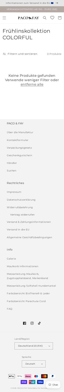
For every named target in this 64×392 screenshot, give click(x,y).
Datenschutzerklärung (21, 199)
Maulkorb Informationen (22, 266)
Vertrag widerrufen (22, 214)
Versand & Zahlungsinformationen (29, 221)
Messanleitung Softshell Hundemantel (31, 285)
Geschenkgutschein (19, 155)
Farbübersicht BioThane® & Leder (28, 293)
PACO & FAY (22, 388)
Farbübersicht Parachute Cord (26, 301)
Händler (12, 162)
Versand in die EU (18, 229)
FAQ (9, 308)
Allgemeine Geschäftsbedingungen (29, 237)
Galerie (11, 258)
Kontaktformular (18, 140)
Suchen (11, 170)
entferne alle (32, 84)
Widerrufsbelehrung (20, 207)
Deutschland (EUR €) (30, 345)
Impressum (14, 191)
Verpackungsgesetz (19, 147)
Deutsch (30, 363)
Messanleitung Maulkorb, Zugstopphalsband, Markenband (27, 276)
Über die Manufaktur (20, 132)
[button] (4, 18)
